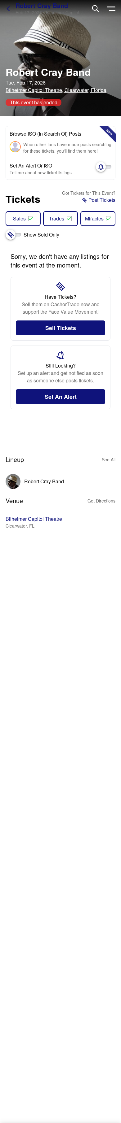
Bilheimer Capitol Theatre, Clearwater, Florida (56, 90)
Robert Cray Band (42, 5)
